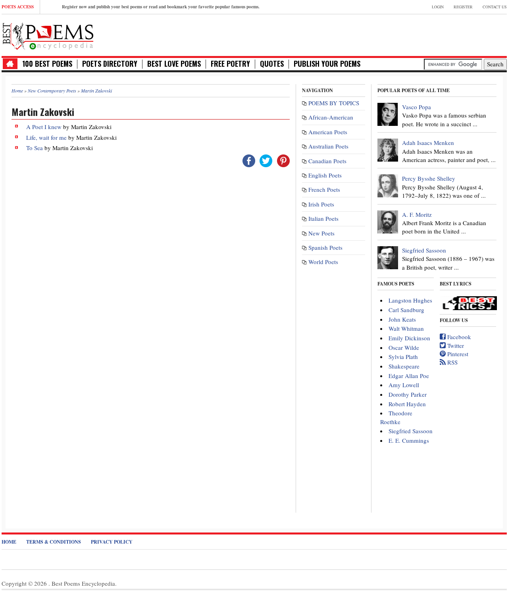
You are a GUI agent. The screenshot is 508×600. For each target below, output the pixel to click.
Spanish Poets (325, 247)
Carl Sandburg (406, 310)
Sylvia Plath (403, 357)
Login (438, 7)
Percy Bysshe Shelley (428, 178)
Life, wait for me (46, 137)
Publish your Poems (327, 64)
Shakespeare (404, 366)
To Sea (34, 148)
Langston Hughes (410, 300)
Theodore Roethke (396, 417)
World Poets (323, 262)
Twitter (455, 345)
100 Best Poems (47, 64)
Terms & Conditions (53, 541)
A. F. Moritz (417, 214)
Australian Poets (328, 146)
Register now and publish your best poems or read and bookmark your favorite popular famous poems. (161, 7)
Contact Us (495, 7)
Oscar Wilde (404, 347)
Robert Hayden (407, 404)
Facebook (458, 337)
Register (463, 7)
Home (9, 541)
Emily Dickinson (409, 338)
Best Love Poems (174, 64)
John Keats (402, 319)
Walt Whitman (406, 328)
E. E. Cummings (409, 440)
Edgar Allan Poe (409, 376)
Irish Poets (321, 204)
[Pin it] (283, 160)
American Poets (327, 132)
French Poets (324, 189)
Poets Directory (109, 64)
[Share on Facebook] (248, 160)
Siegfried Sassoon (424, 250)
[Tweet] (266, 160)
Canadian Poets (327, 161)
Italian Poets (323, 218)
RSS (452, 362)
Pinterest (457, 354)
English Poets (325, 175)
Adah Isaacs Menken (428, 143)
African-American (330, 117)
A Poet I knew (44, 127)
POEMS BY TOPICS (333, 103)
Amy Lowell (404, 385)
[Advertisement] (414, 34)
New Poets (321, 233)
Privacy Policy (112, 541)
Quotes (272, 64)
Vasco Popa (416, 107)
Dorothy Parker (408, 394)
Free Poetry (230, 64)
